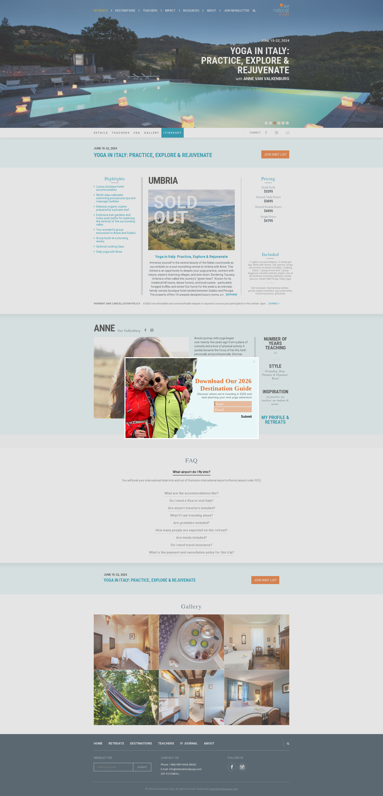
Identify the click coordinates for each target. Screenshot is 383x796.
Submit (246, 416)
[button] (255, 359)
